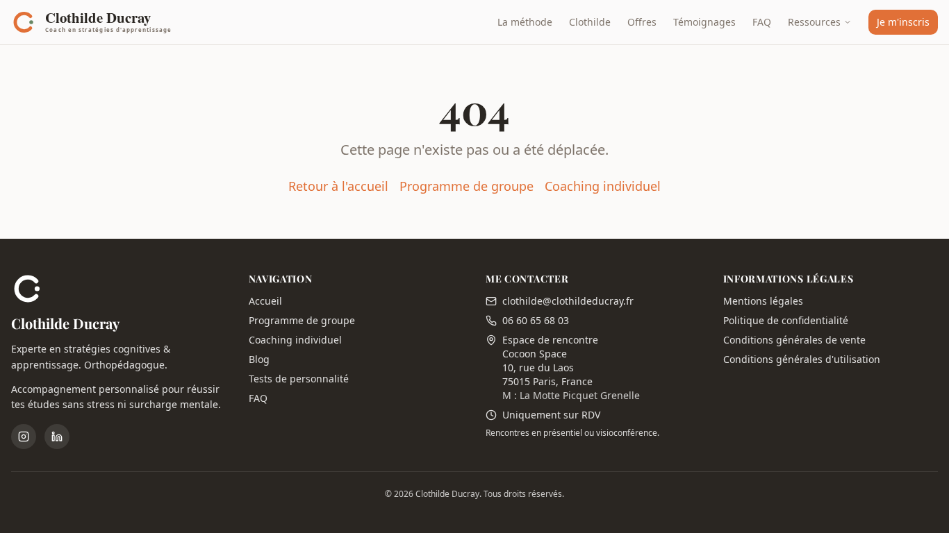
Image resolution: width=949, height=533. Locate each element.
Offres (642, 21)
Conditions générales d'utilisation (801, 359)
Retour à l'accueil (338, 186)
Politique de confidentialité (785, 320)
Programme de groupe (466, 186)
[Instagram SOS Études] (23, 436)
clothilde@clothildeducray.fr (568, 300)
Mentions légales (763, 300)
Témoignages (704, 21)
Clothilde (590, 21)
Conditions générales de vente (794, 339)
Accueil (265, 300)
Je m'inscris (903, 21)
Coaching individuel (603, 186)
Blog (259, 359)
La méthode (524, 21)
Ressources (814, 21)
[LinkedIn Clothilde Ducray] (56, 436)
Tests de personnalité (299, 378)
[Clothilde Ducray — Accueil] (95, 22)
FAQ (761, 21)
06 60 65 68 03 (535, 320)
